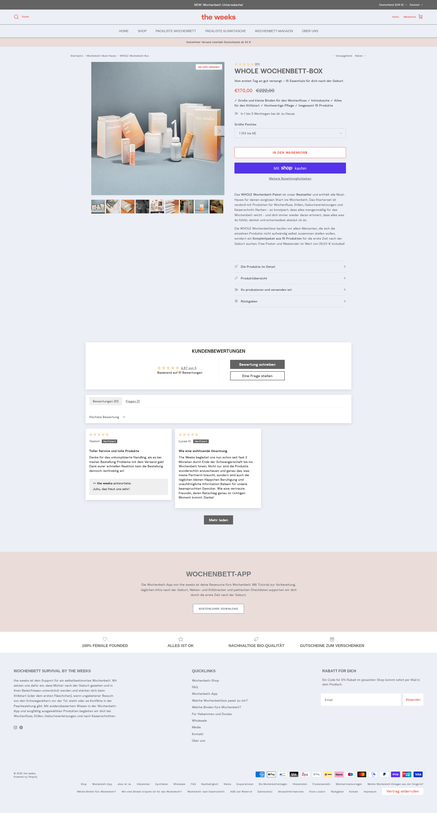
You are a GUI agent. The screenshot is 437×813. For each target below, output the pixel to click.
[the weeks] (218, 17)
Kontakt (197, 734)
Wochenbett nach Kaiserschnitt (206, 791)
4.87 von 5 (188, 368)
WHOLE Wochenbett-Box (134, 55)
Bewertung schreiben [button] (257, 364)
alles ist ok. (124, 783)
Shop (84, 783)
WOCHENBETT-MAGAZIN (274, 31)
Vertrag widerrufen (402, 791)
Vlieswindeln (299, 783)
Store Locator (317, 791)
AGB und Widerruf (241, 791)
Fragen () (133, 401)
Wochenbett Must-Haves (101, 55)
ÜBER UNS (310, 31)
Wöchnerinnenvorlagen (349, 783)
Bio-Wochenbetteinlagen (273, 783)
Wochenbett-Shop (205, 680)
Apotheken (161, 783)
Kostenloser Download (218, 608)
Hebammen (143, 783)
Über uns (198, 740)
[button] (244, 64)
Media (196, 727)
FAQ (195, 687)
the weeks (29, 773)
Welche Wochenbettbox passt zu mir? (220, 700)
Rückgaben (337, 791)
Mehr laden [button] (218, 520)
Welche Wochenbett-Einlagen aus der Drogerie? (395, 783)
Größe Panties (245, 124)
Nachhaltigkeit (209, 783)
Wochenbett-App (204, 693)
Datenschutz (264, 791)
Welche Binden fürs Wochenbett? (216, 707)
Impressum (370, 791)
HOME (124, 31)
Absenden (413, 699)
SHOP (142, 31)
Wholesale (199, 720)
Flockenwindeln (321, 783)
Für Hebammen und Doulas (212, 714)
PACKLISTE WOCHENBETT (176, 31)
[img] (99, 434)
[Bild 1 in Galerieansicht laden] (157, 128)
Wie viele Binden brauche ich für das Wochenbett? (152, 791)
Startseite (77, 55)
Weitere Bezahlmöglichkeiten (290, 178)
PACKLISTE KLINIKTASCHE (225, 31)
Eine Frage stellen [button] (257, 375)
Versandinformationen (291, 791)
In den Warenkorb (290, 152)
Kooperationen (244, 783)
